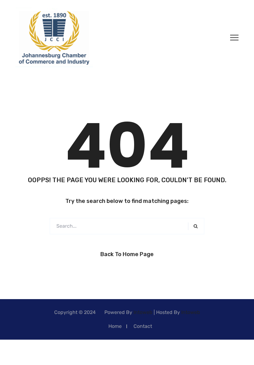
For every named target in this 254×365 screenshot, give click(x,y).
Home (115, 326)
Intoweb (143, 312)
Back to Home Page (127, 254)
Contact (143, 326)
